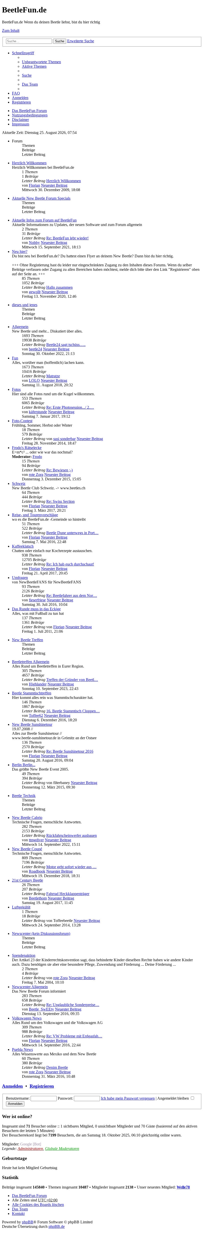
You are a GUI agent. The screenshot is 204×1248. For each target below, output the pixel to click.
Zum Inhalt (10, 30)
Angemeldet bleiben (173, 1098)
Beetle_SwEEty (41, 1009)
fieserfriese (37, 600)
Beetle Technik (24, 796)
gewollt (35, 292)
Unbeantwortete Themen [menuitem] (41, 62)
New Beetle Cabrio (27, 817)
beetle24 (35, 349)
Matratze (53, 376)
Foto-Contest (22, 421)
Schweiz (18, 483)
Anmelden (12, 1086)
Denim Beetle (57, 1067)
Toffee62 (36, 715)
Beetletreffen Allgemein (30, 662)
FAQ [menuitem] (16, 93)
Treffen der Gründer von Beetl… (72, 680)
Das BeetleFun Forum (29, 111)
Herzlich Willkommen (29, 163)
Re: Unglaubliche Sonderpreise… (72, 1005)
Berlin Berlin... (23, 765)
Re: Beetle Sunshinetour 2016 (69, 751)
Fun (15, 358)
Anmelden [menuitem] (20, 98)
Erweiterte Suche (80, 41)
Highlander (38, 684)
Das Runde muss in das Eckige (36, 609)
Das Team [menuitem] (30, 84)
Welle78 (183, 1187)
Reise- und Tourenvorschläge (35, 515)
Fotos (16, 389)
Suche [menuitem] (27, 75)
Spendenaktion (23, 955)
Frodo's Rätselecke (27, 448)
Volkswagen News (27, 1018)
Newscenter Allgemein (30, 987)
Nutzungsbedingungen (30, 115)
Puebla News (22, 1049)
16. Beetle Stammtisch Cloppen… (73, 711)
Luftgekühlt (21, 907)
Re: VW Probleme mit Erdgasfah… (74, 1036)
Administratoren (30, 1148)
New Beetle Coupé (27, 849)
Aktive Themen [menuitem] (34, 66)
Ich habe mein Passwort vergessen (128, 1098)
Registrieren (42, 1086)
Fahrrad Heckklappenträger (67, 894)
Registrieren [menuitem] (21, 102)
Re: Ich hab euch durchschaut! (70, 564)
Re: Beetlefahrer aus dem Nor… (71, 595)
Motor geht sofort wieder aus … (71, 867)
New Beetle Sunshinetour (32, 724)
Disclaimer (20, 119)
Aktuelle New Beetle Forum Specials (41, 198)
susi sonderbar (64, 439)
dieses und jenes (24, 305)
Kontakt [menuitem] (18, 1213)
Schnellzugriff (23, 53)
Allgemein (20, 327)
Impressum (20, 124)
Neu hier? (19, 251)
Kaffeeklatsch (23, 546)
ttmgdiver (36, 840)
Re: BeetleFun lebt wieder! (67, 238)
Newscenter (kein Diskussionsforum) (41, 933)
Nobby (34, 242)
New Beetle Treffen (27, 640)
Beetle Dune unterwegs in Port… (72, 533)
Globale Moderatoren (62, 1148)
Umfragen (20, 577)
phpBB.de (57, 1226)
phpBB (27, 1222)
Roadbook (37, 871)
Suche (59, 41)
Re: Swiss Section (60, 501)
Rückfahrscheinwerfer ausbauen (71, 835)
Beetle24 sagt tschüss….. (66, 344)
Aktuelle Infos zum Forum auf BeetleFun (44, 220)
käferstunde (38, 412)
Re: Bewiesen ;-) (59, 470)
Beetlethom (38, 898)
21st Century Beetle (27, 880)
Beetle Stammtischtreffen (31, 693)
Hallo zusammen (59, 287)
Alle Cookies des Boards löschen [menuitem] (38, 1204)
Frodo (37, 456)
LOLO (34, 380)
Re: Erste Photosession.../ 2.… (70, 407)
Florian (34, 185)
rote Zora (36, 474)
